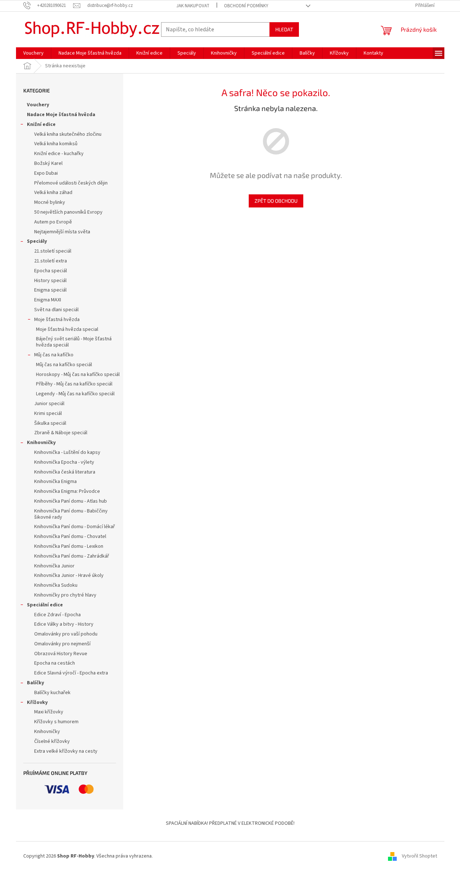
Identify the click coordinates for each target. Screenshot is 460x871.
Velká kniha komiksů (55, 143)
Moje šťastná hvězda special (67, 329)
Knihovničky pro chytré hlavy (65, 595)
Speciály (37, 241)
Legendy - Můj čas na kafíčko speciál (75, 393)
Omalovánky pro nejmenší (62, 644)
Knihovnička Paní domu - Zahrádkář (71, 556)
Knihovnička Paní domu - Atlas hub (70, 501)
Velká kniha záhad (53, 192)
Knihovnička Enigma (55, 481)
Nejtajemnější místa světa (62, 231)
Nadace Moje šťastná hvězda (61, 114)
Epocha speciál (50, 270)
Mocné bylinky (49, 202)
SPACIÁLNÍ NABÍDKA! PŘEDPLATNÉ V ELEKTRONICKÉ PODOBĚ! (230, 823)
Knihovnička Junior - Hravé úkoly (69, 575)
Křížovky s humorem (56, 721)
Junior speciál (49, 403)
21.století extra (50, 261)
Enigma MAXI (47, 300)
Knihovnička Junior (54, 566)
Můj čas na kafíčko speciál (64, 364)
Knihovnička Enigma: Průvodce (67, 491)
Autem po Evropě (53, 222)
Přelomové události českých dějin (71, 183)
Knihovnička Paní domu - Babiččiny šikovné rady (71, 514)
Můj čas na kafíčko (53, 355)
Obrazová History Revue (60, 653)
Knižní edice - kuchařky (59, 153)
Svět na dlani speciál (56, 309)
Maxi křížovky (48, 712)
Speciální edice (45, 605)
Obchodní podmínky (246, 6)
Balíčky (35, 682)
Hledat (284, 29)
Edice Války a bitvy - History (63, 624)
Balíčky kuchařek (52, 692)
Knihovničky (41, 442)
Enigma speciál (50, 290)
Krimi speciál (48, 413)
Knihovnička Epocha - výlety (64, 462)
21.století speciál (52, 251)
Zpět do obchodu (276, 201)
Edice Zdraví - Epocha (57, 614)
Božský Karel (48, 163)
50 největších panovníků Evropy (68, 212)
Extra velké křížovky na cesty (65, 751)
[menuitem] (33, 53)
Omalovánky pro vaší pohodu (65, 634)
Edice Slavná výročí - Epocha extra (71, 673)
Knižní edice (41, 124)
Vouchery (38, 104)
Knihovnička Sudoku (55, 585)
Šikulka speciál (50, 423)
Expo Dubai (46, 173)
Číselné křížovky (52, 741)
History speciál (50, 280)
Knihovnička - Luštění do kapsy (67, 452)
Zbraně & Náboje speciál (60, 432)
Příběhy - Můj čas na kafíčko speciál (74, 384)
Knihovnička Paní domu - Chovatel (70, 536)
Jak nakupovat (192, 6)
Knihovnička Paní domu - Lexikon (68, 546)
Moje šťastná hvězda (57, 319)
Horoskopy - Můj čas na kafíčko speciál (78, 374)
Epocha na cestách (54, 663)
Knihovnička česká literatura (64, 472)
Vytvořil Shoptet (419, 856)
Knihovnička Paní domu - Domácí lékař (74, 526)
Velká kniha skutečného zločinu (67, 134)
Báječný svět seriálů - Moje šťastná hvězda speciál (74, 342)
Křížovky (37, 702)
